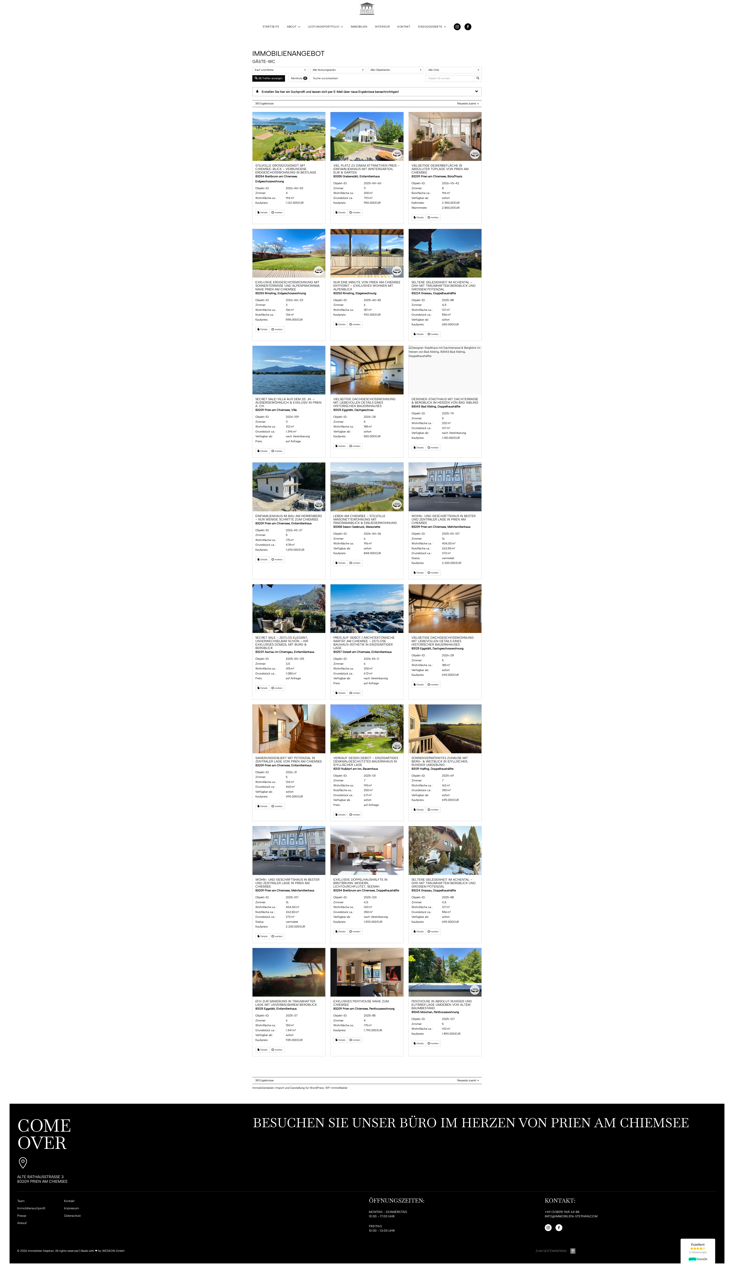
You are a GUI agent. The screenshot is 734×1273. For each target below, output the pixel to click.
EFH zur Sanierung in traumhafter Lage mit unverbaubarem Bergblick (286, 1003)
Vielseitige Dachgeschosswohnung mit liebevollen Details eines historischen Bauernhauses (364, 402)
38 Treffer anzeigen (270, 78)
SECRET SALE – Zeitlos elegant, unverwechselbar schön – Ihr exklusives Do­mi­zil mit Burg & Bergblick (281, 643)
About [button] (292, 26)
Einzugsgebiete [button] (430, 26)
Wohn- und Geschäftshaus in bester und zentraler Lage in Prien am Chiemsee (444, 519)
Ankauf (21, 1223)
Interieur (382, 26)
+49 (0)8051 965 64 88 (562, 1212)
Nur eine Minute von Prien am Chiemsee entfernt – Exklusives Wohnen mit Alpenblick (366, 285)
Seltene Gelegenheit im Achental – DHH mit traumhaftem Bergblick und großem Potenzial (444, 285)
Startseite (271, 26)
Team (21, 1201)
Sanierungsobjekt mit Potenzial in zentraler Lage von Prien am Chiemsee (288, 759)
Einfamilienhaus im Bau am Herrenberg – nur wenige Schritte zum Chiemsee (288, 517)
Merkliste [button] (298, 78)
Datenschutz (72, 1216)
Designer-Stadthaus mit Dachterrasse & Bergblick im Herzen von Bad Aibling (445, 400)
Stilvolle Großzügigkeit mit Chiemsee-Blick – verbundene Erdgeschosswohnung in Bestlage (285, 169)
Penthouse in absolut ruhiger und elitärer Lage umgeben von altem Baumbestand (442, 1004)
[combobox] (280, 70)
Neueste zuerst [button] (467, 103)
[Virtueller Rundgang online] (397, 154)
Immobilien (359, 26)
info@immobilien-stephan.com (571, 1216)
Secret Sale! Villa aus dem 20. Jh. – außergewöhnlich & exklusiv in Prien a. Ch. (288, 402)
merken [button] (278, 212)
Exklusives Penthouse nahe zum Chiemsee (361, 1003)
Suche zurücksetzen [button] (325, 78)
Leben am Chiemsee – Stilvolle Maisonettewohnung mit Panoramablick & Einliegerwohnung (365, 519)
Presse (21, 1216)
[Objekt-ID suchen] (478, 78)
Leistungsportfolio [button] (323, 26)
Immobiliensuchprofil (31, 1208)
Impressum (71, 1208)
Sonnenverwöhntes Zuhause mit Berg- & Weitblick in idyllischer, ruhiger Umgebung (440, 761)
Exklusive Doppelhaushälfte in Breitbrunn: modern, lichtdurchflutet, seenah (360, 883)
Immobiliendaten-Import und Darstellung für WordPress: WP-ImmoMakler (300, 1088)
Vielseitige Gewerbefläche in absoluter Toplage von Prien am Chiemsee (440, 169)
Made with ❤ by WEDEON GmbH (102, 1251)
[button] (572, 1251)
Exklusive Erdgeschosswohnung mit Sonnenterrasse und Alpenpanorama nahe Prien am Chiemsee (287, 285)
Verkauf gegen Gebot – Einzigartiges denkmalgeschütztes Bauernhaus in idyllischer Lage (365, 761)
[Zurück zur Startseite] (367, 8)
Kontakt (404, 26)
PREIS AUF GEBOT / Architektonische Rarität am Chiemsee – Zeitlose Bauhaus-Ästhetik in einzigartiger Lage (364, 643)
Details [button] (264, 212)
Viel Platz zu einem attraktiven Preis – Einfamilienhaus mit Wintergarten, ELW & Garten (366, 169)
